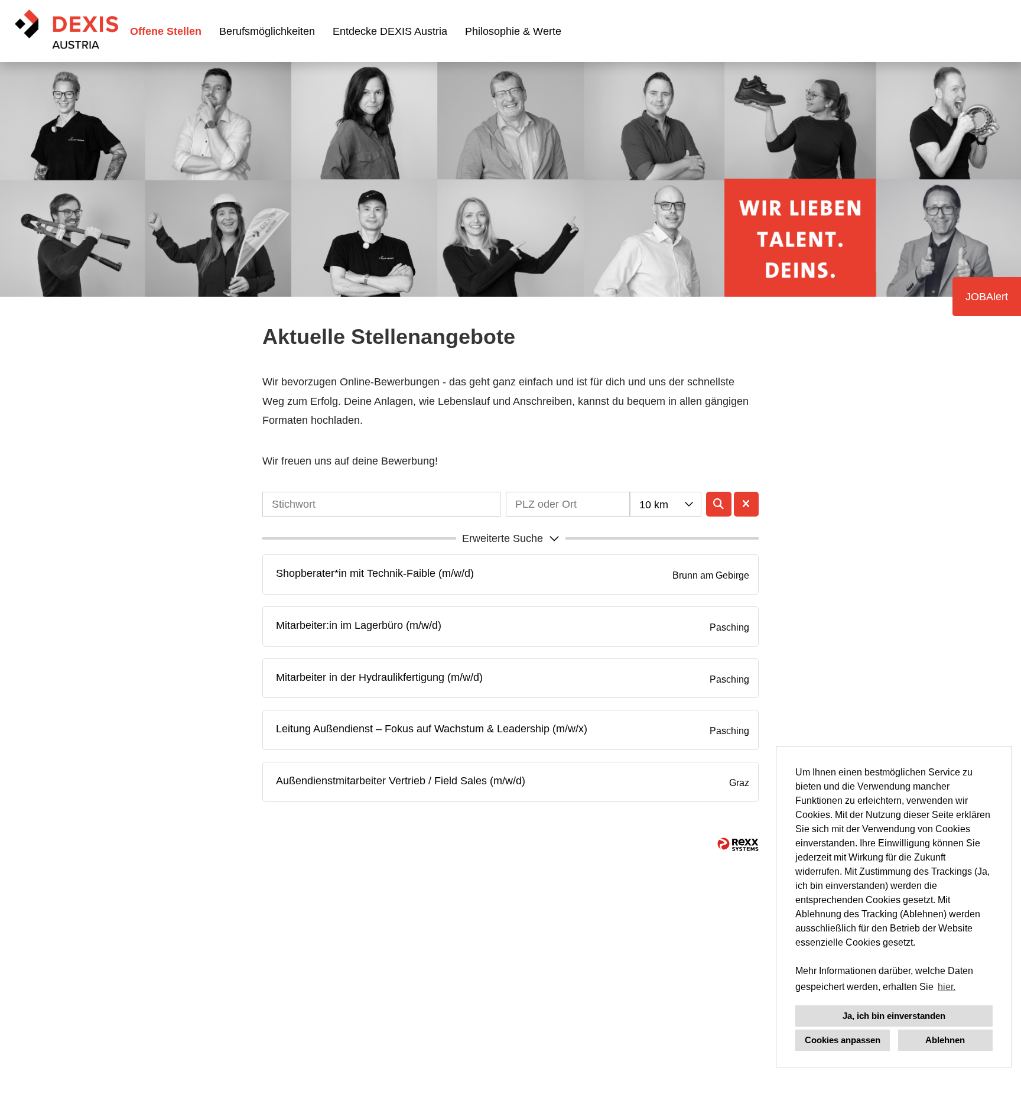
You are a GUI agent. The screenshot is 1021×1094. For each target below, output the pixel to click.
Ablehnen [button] (945, 1040)
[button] (510, 538)
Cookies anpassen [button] (842, 1040)
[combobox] (665, 504)
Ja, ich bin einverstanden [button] (894, 1016)
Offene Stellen (165, 31)
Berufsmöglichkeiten (267, 31)
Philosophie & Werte (513, 31)
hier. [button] (946, 987)
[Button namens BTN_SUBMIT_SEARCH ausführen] (718, 504)
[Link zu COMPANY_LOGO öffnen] (66, 31)
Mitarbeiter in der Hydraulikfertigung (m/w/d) (379, 677)
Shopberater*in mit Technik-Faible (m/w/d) (375, 573)
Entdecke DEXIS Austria (390, 31)
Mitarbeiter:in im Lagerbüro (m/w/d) (358, 625)
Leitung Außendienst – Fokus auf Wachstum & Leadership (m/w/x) (431, 729)
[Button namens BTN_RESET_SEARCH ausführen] (746, 504)
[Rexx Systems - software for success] (738, 844)
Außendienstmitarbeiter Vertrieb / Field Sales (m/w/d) (400, 781)
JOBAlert (986, 297)
